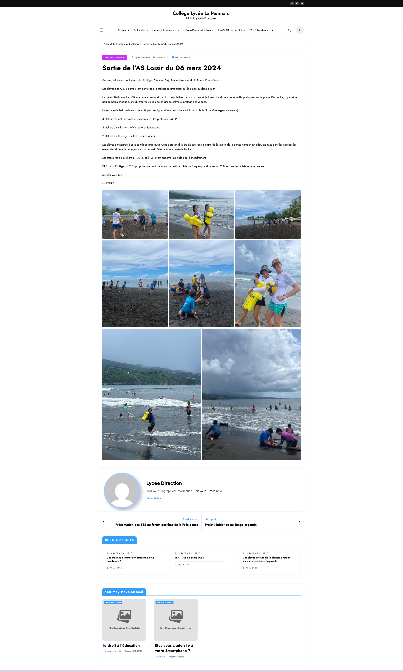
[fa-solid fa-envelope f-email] (302, 3)
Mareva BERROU (133, 651)
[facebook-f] (292, 3)
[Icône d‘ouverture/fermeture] (101, 30)
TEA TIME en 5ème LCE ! (189, 557)
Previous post (190, 519)
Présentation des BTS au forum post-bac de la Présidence (156, 525)
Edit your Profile (204, 491)
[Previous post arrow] (103, 522)
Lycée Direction (142, 57)
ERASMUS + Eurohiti (230, 30)
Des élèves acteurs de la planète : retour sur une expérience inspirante (266, 559)
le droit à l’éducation (121, 645)
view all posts (155, 498)
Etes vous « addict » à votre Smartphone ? (174, 648)
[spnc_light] (300, 30)
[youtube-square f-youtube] (297, 3)
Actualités (139, 30)
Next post (210, 519)
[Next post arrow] (300, 522)
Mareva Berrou (176, 656)
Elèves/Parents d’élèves (197, 30)
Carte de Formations (164, 30)
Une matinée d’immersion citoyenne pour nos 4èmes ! (130, 559)
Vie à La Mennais (260, 30)
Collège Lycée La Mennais (201, 13)
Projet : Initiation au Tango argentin (231, 525)
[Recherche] (289, 31)
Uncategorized (113, 602)
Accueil (122, 30)
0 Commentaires (183, 57)
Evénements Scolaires (115, 57)
